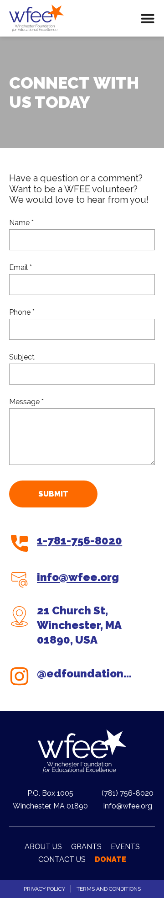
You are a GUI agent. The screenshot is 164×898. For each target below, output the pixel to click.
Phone (20, 312)
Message (25, 401)
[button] (147, 18)
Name (20, 222)
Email (19, 267)
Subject (22, 357)
